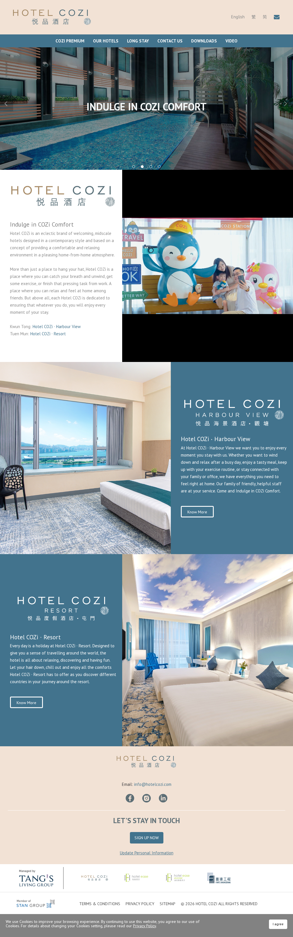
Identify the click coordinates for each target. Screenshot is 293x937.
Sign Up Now (146, 837)
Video (231, 41)
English (238, 17)
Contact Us (170, 41)
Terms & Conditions (99, 903)
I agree (278, 924)
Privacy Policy (140, 903)
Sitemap (167, 903)
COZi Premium (70, 41)
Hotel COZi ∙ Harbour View (57, 326)
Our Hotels (105, 41)
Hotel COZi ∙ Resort (48, 333)
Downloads (204, 41)
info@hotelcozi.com (152, 784)
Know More (197, 512)
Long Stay (138, 41)
